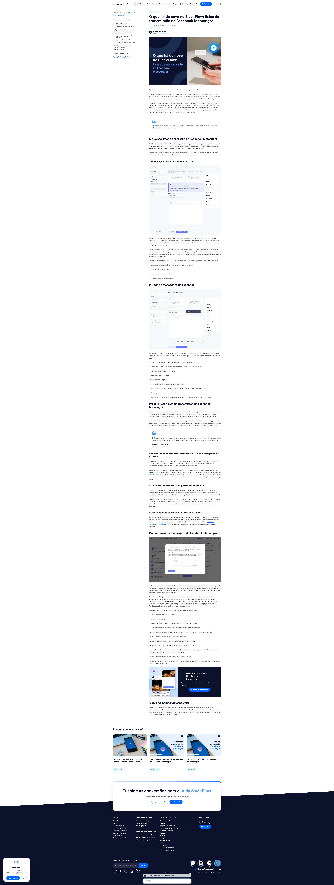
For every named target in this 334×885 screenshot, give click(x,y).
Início (114, 12)
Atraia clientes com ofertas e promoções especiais (123, 40)
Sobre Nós (116, 821)
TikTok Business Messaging (169, 828)
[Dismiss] (27, 861)
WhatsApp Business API (167, 826)
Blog (120, 12)
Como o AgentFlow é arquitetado (147, 837)
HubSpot (163, 838)
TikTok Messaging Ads (167, 848)
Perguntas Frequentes (120, 830)
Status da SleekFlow (119, 828)
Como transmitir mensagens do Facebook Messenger (122, 46)
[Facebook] (115, 871)
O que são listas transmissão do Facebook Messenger (122, 24)
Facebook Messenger (167, 830)
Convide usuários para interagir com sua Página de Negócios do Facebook (125, 36)
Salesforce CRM (165, 840)
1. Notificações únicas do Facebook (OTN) (125, 27)
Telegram (163, 845)
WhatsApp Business (142, 823)
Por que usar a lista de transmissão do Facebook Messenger (124, 32)
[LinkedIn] (126, 871)
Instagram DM (164, 833)
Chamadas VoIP (165, 821)
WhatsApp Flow (141, 826)
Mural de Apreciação (119, 833)
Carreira (115, 823)
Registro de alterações (120, 838)
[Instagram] (120, 871)
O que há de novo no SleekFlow (122, 49)
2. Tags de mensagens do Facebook (123, 30)
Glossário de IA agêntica (144, 840)
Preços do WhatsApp (143, 821)
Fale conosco (117, 835)
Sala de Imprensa (118, 826)
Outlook (162, 823)
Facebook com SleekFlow (199, 689)
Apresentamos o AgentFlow (145, 835)
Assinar (143, 865)
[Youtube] (138, 871)
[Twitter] (132, 871)
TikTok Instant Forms (167, 850)
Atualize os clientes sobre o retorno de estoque (125, 43)
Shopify (162, 835)
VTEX (162, 843)
